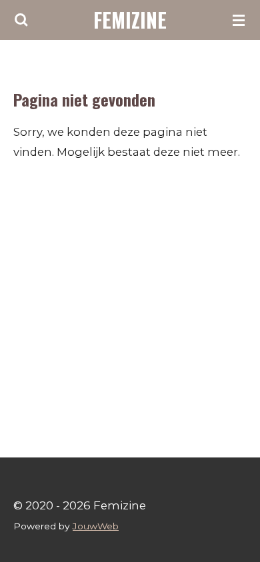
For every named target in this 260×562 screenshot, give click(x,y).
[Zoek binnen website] (21, 20)
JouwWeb (96, 526)
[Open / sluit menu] (238, 20)
